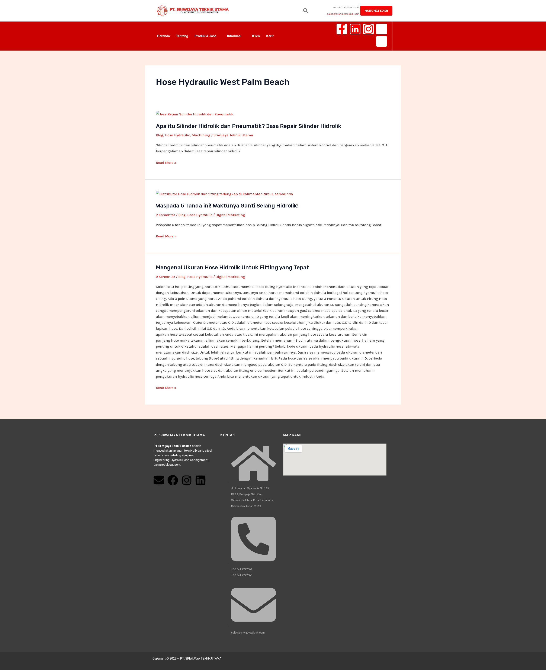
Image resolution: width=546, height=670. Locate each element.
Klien (256, 36)
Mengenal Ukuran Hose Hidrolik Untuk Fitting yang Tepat (232, 267)
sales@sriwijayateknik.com (343, 14)
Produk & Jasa (205, 36)
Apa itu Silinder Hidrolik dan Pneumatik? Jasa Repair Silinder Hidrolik (248, 126)
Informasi (234, 36)
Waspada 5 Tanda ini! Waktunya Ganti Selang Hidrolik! (227, 205)
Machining (201, 135)
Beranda (163, 36)
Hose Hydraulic (177, 135)
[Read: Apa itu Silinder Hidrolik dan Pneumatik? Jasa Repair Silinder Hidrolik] (194, 114)
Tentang (182, 36)
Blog (159, 135)
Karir (270, 36)
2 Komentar (165, 215)
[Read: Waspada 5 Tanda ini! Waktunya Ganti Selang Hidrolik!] (224, 193)
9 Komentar (165, 276)
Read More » (166, 162)
